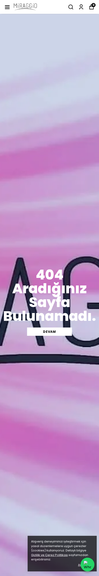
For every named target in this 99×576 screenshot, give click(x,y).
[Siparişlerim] (81, 7)
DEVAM (49, 331)
